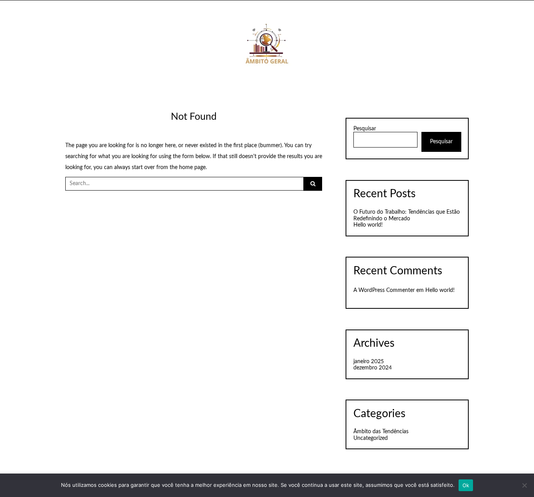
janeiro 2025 (368, 361)
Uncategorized (370, 438)
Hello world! (368, 225)
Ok (465, 485)
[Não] (524, 485)
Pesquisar (364, 128)
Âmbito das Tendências (381, 431)
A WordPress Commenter (384, 290)
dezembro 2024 (372, 368)
